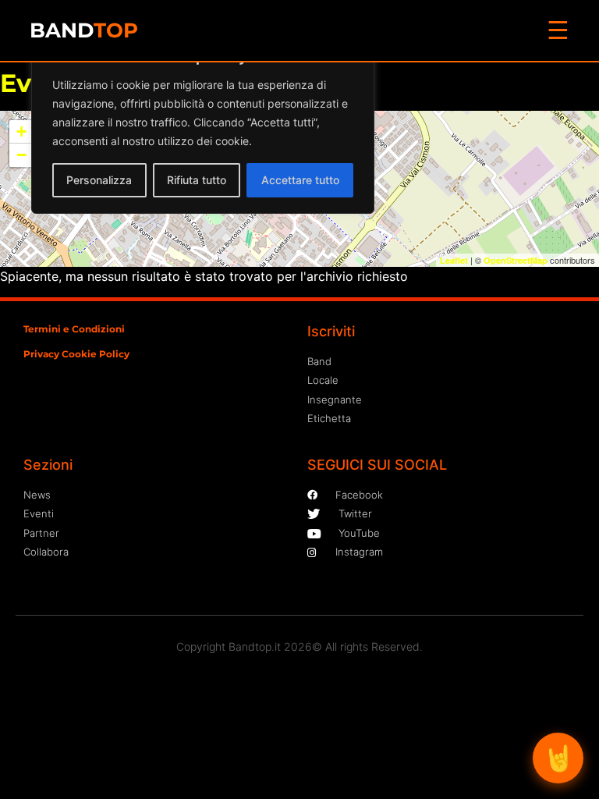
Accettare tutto (300, 179)
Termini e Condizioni (74, 329)
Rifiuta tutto (196, 179)
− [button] (21, 155)
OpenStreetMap (516, 260)
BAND (84, 30)
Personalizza (99, 179)
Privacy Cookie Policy (76, 354)
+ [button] (21, 131)
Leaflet (454, 260)
